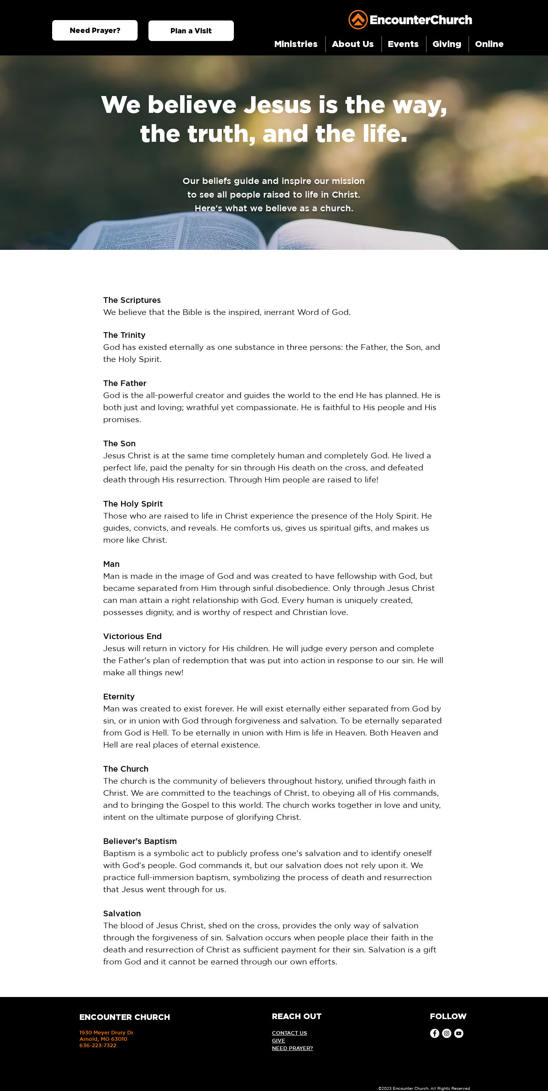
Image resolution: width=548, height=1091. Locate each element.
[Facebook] (434, 1033)
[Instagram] (446, 1033)
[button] (296, 44)
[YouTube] (458, 1033)
